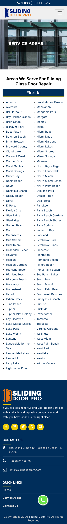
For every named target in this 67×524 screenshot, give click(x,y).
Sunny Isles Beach (48, 299)
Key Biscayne (14, 319)
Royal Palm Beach (48, 269)
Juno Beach (13, 304)
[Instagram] (14, 427)
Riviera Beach (45, 264)
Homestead (13, 289)
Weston (41, 358)
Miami (40, 126)
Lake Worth (13, 333)
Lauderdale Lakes (17, 353)
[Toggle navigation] (59, 12)
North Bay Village (48, 166)
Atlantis (11, 102)
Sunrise (41, 304)
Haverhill (11, 254)
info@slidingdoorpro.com (25, 469)
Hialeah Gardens (16, 264)
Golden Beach (15, 225)
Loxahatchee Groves (50, 102)
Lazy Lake (12, 363)
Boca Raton (13, 131)
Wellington (43, 333)
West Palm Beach (48, 343)
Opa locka (43, 200)
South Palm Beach (48, 289)
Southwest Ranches (49, 294)
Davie (9, 185)
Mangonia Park (46, 112)
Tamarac (42, 319)
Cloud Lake (13, 151)
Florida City (13, 210)
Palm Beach (44, 210)
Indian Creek (14, 299)
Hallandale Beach (17, 250)
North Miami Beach (49, 181)
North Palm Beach (48, 185)
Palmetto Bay (45, 230)
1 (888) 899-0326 (35, 3)
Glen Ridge (13, 215)
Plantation (43, 254)
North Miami (45, 176)
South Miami (45, 284)
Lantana (11, 338)
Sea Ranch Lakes (48, 274)
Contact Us (10, 505)
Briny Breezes (15, 141)
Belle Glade (13, 122)
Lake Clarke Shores (18, 323)
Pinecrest (43, 250)
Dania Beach (14, 181)
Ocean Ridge (45, 195)
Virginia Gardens (47, 328)
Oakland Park (45, 190)
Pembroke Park (47, 240)
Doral (9, 200)
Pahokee (42, 205)
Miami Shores (45, 151)
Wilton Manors (46, 363)
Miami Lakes (45, 146)
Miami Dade (44, 136)
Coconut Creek (16, 156)
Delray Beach (14, 195)
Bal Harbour (13, 112)
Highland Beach (16, 269)
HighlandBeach (15, 274)
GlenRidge (12, 220)
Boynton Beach (16, 136)
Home (7, 489)
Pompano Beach (47, 259)
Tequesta (42, 323)
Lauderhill (12, 358)
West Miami (44, 338)
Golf (9, 230)
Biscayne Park (15, 126)
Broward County (16, 146)
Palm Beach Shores (49, 220)
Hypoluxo (12, 294)
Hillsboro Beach (16, 279)
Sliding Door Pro (39, 516)
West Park (43, 348)
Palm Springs (45, 225)
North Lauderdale (48, 171)
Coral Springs (15, 171)
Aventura (12, 107)
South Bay (43, 279)
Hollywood (13, 284)
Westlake (42, 353)
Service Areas (12, 497)
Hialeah (11, 259)
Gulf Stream (13, 240)
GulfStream (13, 245)
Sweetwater (44, 314)
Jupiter (10, 309)
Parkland (42, 235)
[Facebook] (6, 427)
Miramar (42, 161)
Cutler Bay (13, 176)
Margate (42, 117)
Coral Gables (14, 166)
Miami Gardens (46, 141)
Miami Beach (45, 131)
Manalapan (44, 107)
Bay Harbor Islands (18, 117)
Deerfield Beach (16, 190)
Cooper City (14, 161)
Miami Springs (46, 156)
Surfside (42, 309)
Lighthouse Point (17, 368)
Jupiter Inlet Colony (19, 314)
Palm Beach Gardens (50, 215)
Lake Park (12, 328)
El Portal (11, 205)
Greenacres (13, 235)
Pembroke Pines (47, 245)
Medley (41, 122)
